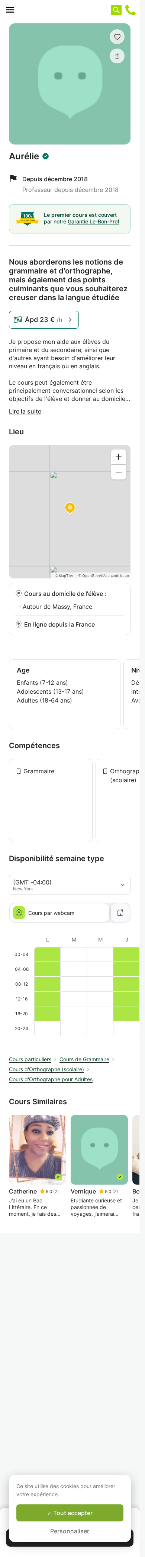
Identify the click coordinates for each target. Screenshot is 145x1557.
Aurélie (24, 156)
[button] (117, 36)
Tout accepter (72, 1513)
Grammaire (38, 771)
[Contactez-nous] (130, 10)
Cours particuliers (30, 1059)
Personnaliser (69, 1531)
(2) (56, 1191)
